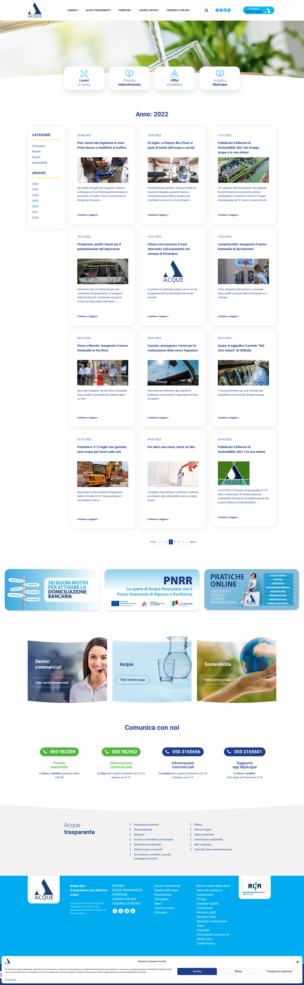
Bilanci (198, 824)
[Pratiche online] (251, 589)
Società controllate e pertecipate (153, 839)
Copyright (203, 930)
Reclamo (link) (206, 917)
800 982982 (123, 751)
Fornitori (124, 10)
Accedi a (220, 82)
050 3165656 (184, 751)
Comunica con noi (177, 10)
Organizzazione (143, 829)
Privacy (201, 899)
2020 (35, 217)
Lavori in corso (164, 908)
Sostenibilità (39, 162)
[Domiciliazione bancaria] (52, 589)
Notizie (36, 151)
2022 (35, 206)
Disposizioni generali (146, 824)
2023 (35, 200)
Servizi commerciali (167, 886)
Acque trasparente (98, 10)
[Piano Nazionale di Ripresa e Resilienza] (152, 589)
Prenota (129, 82)
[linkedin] (229, 10)
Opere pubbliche (204, 834)
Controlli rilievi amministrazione (213, 849)
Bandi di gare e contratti (148, 849)
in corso (84, 82)
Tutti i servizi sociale (218, 679)
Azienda (72, 10)
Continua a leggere (87, 215)
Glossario (160, 912)
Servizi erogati (202, 829)
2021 (35, 212)
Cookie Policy (10, 980)
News (158, 903)
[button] (297, 961)
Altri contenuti (202, 844)
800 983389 (61, 751)
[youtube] (225, 10)
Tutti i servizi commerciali (52, 682)
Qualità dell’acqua (166, 890)
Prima (153, 542)
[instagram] (221, 10)
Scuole (36, 157)
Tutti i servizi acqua (132, 679)
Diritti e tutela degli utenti (213, 886)
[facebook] (217, 10)
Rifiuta (238, 971)
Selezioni (139, 834)
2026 (35, 183)
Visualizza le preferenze (279, 971)
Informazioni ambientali (208, 839)
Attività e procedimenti (147, 844)
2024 (35, 195)
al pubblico (175, 82)
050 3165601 (246, 751)
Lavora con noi (148, 10)
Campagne (38, 145)
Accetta (197, 971)
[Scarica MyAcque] (258, 10)
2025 (35, 189)
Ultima (193, 542)
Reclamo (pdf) (206, 912)
